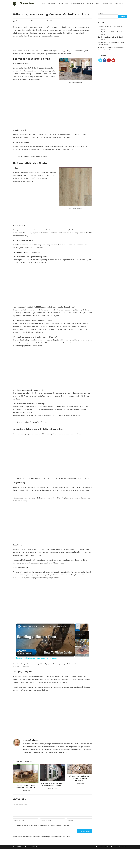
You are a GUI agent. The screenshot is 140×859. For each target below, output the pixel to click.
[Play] (82, 642)
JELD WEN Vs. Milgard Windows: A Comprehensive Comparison (52, 784)
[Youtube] (113, 60)
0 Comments (54, 21)
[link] (19, 626)
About (97, 846)
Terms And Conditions (121, 846)
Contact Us (103, 846)
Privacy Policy (110, 846)
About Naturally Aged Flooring (36, 156)
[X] (100, 60)
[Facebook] (104, 60)
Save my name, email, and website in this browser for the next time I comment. (43, 826)
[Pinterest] (109, 60)
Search (100, 13)
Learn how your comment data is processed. (56, 837)
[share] (70, 626)
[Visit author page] (16, 742)
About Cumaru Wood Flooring (36, 422)
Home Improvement (38, 21)
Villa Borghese (35, 68)
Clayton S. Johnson (21, 21)
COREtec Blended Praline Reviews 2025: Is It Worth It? (26, 786)
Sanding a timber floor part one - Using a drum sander (44, 627)
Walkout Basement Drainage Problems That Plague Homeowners (79, 778)
